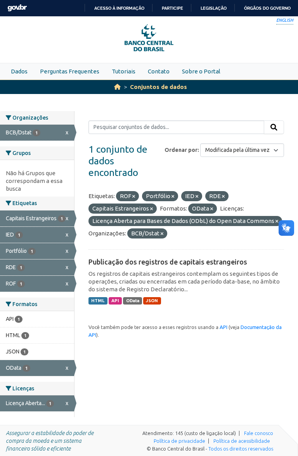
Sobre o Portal (201, 71)
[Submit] (274, 127)
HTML (97, 300)
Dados (19, 71)
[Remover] (133, 196)
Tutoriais (123, 71)
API (115, 300)
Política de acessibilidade (241, 441)
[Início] (117, 87)
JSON (152, 300)
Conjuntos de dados (158, 87)
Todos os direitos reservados (240, 448)
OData (132, 300)
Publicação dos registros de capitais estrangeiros (167, 262)
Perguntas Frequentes (69, 71)
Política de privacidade (179, 441)
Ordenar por (181, 150)
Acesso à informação (119, 8)
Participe (172, 8)
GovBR (17, 8)
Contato (159, 71)
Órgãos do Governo (267, 8)
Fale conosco (258, 433)
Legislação (214, 8)
